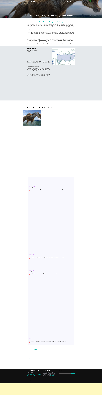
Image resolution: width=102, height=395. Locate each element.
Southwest (47, 1)
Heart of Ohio (31, 1)
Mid (61, 1)
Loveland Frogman (51, 181)
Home (38, 1)
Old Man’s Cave (51, 223)
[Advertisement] (24, 389)
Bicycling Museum (30, 358)
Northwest (57, 1)
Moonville (51, 265)
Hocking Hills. (52, 375)
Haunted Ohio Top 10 (68, 1)
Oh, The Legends (51, 307)
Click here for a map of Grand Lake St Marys (34, 56)
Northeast (52, 1)
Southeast (42, 1)
